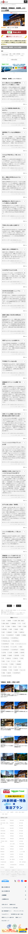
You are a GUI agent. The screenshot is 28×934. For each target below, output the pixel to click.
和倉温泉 (12, 841)
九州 (4, 620)
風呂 (22, 629)
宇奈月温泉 (21, 843)
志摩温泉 (2, 864)
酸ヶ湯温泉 (12, 859)
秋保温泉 (12, 825)
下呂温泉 (2, 846)
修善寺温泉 (21, 838)
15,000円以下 (15, 649)
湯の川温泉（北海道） (4, 823)
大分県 (10, 652)
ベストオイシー (8, 873)
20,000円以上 (6, 638)
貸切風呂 (5, 667)
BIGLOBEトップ (5, 920)
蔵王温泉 (2, 828)
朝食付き (9, 658)
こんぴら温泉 (22, 851)
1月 (10, 667)
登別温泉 (12, 820)
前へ (10, 605)
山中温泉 (21, 841)
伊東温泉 (12, 838)
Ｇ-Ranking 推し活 (14, 874)
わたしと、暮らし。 (22, 871)
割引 (4, 661)
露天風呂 (5, 629)
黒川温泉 (21, 856)
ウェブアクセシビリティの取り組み (10, 907)
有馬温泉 (12, 849)
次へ (18, 605)
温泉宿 (16, 629)
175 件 (16, 27)
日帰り (12, 664)
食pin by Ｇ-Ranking (22, 874)
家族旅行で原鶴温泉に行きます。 (16, 145)
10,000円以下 (6, 649)
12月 (16, 667)
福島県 (9, 620)
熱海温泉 (2, 867)
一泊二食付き (6, 646)
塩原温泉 (12, 833)
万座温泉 (12, 830)
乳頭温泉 (12, 823)
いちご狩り (14, 646)
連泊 (21, 646)
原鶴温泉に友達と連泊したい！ (16, 260)
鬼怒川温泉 (3, 833)
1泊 (3, 635)
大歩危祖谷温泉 (13, 864)
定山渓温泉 (3, 820)
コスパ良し (5, 664)
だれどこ (8, 871)
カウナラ (23, 873)
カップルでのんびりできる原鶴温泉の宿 (18, 123)
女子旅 (4, 652)
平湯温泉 (12, 846)
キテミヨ (3, 873)
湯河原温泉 (3, 838)
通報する (25, 104)
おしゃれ (23, 670)
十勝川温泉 (21, 820)
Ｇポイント (20, 870)
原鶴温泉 (14, 623)
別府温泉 (12, 856)
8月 (24, 623)
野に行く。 (19, 873)
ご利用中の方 (5, 899)
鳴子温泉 (21, 823)
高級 (4, 672)
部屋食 (24, 635)
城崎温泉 (2, 849)
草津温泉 (21, 828)
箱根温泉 (12, 862)
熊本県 (22, 652)
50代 (22, 658)
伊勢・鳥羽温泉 (22, 862)
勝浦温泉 (2, 851)
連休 (20, 626)
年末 (11, 670)
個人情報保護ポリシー (7, 911)
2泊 (8, 661)
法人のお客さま (6, 891)
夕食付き (16, 658)
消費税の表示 (12, 904)
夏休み (14, 626)
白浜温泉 (21, 849)
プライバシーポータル (18, 911)
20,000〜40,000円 (7, 675)
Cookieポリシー (5, 914)
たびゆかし (8, 874)
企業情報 (4, 895)
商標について (19, 917)
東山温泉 (21, 825)
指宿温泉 (12, 867)
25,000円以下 (10, 635)
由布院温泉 (21, 864)
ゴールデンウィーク (21, 643)
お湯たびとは (7, 870)
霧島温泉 (2, 859)
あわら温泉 (12, 843)
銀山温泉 (12, 828)
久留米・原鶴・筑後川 (19, 620)
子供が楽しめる (6, 641)
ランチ (14, 661)
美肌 (16, 632)
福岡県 (18, 635)
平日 (23, 655)
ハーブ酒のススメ (13, 876)
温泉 (25, 626)
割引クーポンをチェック (15, 36)
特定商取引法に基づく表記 (17, 914)
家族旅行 (10, 632)
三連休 (8, 626)
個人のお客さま (6, 887)
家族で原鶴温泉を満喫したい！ (16, 281)
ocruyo (12, 871)
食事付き (22, 632)
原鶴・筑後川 (6, 623)
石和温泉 (21, 835)
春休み (22, 649)
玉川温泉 (21, 859)
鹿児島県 (17, 655)
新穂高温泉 (21, 846)
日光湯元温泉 (3, 862)
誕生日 (9, 672)
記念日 (16, 670)
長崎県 (10, 655)
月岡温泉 (12, 835)
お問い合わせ (5, 904)
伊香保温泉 (3, 830)
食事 (11, 629)
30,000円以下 (6, 643)
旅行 (4, 632)
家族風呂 (19, 664)
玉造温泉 (12, 854)
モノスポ (14, 873)
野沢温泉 (21, 833)
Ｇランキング (3, 871)
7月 (20, 623)
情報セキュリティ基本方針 (8, 917)
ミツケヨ (2, 874)
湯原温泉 (2, 856)
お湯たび (16, 871)
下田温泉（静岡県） (4, 842)
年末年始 (5, 670)
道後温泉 (12, 851)
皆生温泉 (21, 854)
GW (13, 643)
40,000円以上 (16, 641)
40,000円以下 (17, 672)
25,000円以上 (15, 638)
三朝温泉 (2, 854)
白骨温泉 (2, 835)
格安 (20, 661)
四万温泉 (21, 830)
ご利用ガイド (13, 870)
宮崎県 (16, 652)
